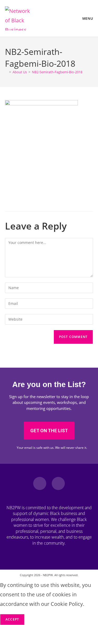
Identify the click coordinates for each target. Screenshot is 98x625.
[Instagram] (58, 483)
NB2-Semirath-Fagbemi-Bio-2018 (57, 72)
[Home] (6, 72)
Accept (12, 619)
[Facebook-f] (39, 483)
